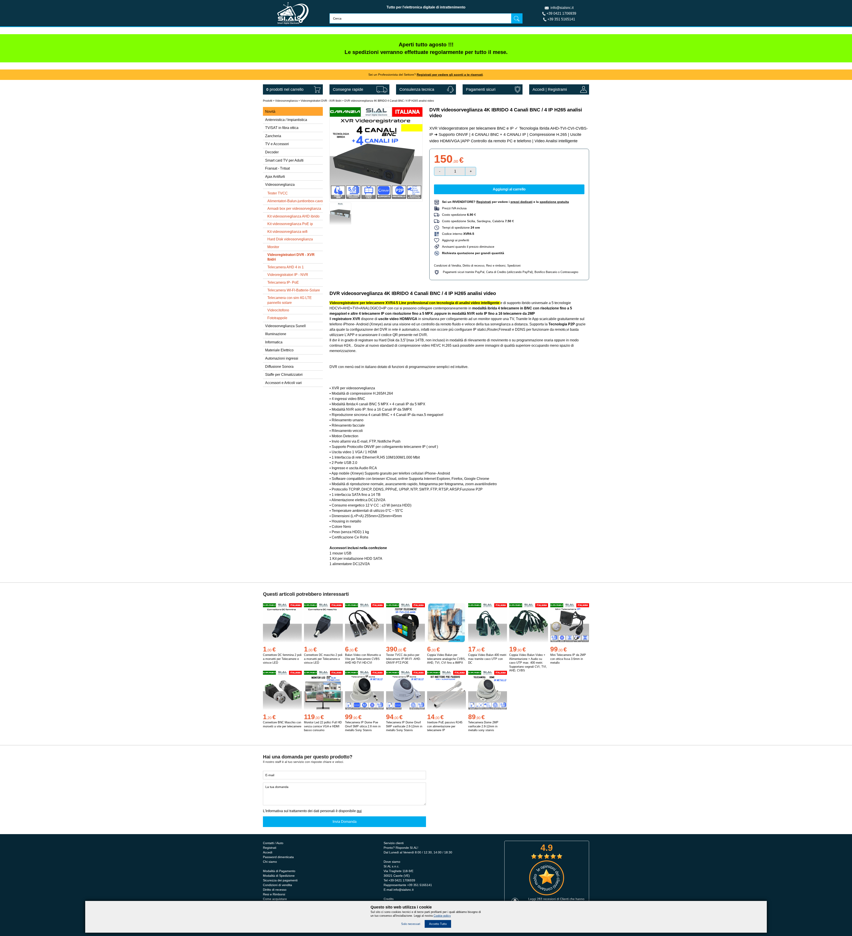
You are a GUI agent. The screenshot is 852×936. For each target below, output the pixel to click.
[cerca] (516, 18)
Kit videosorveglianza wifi (287, 232)
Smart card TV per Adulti (284, 160)
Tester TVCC (277, 193)
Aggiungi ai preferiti (454, 240)
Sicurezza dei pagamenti (280, 880)
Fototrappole (277, 318)
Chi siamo (270, 861)
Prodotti (267, 100)
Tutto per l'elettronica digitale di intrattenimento (426, 7)
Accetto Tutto (438, 924)
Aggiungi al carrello (509, 189)
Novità (270, 111)
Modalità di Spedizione (279, 875)
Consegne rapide (348, 89)
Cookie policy (442, 915)
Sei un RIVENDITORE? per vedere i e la (505, 202)
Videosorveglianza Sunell (285, 326)
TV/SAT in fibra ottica (281, 128)
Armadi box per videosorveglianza (294, 208)
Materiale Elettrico (279, 350)
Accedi (538, 89)
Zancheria (273, 136)
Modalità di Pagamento (279, 871)
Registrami (557, 89)
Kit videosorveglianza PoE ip (290, 224)
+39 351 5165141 (561, 19)
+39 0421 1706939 (561, 13)
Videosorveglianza (286, 100)
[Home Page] (293, 25)
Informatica (273, 342)
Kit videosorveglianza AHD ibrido (293, 216)
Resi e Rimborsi (274, 894)
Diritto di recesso (473, 265)
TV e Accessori (277, 144)
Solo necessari (410, 924)
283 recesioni (546, 899)
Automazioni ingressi (281, 358)
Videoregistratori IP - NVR (287, 275)
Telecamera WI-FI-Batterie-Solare (293, 290)
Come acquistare (275, 899)
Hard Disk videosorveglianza (290, 239)
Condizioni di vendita (277, 885)
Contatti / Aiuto (273, 843)
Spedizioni (514, 265)
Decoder (272, 152)
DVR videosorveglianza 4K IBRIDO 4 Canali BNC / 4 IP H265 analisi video (389, 100)
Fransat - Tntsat (277, 168)
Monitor (273, 247)
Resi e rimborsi (495, 265)
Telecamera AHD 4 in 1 (285, 267)
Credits (389, 899)
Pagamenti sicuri (480, 89)
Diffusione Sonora (279, 366)
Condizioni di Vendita (447, 265)
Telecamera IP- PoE (283, 282)
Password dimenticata (278, 857)
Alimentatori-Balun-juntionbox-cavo (295, 201)
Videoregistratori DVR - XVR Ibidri (321, 100)
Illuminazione (275, 334)
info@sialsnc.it (562, 8)
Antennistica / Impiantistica (286, 120)
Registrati (269, 847)
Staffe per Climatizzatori (284, 374)
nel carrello (285, 89)
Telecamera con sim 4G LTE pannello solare (289, 300)
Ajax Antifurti (275, 176)
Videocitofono (278, 310)
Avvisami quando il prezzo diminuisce (466, 246)
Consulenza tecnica (416, 89)
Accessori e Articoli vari (283, 383)
